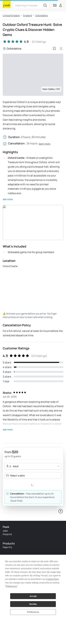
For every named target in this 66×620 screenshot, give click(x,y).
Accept (33, 596)
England (27, 15)
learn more (44, 143)
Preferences (33, 612)
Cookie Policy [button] (52, 579)
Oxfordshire (41, 15)
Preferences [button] (11, 586)
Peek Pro (7, 547)
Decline (33, 604)
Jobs (5, 530)
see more (8, 199)
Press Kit (7, 534)
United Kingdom (11, 15)
